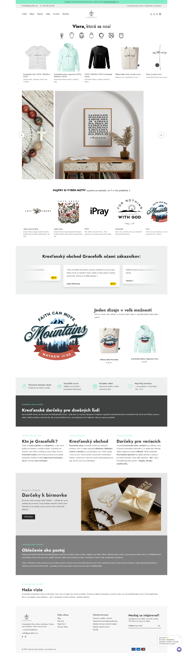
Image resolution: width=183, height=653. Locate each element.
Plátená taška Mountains (109, 359)
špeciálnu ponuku (130, 461)
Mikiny (32, 14)
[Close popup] (180, 637)
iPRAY (87, 229)
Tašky (48, 14)
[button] (161, 135)
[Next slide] (157, 65)
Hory (148, 229)
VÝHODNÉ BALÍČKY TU (111, 2)
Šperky (40, 14)
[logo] (91, 14)
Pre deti (56, 14)
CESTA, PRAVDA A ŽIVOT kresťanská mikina (98, 75)
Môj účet (60, 621)
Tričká (24, 14)
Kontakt (95, 630)
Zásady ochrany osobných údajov (105, 624)
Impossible (119, 229)
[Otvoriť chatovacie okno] (179, 649)
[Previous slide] (26, 65)
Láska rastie (58, 229)
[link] (56, 335)
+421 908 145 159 (48, 6)
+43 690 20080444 (29, 630)
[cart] (160, 14)
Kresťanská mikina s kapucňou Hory (144, 359)
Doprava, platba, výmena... (103, 618)
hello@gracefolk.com (31, 6)
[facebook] (22, 636)
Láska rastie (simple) (30, 229)
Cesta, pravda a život (153, 74)
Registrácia (61, 624)
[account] (154, 14)
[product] (109, 339)
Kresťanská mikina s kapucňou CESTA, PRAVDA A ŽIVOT (68, 75)
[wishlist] (157, 14)
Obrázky (65, 14)
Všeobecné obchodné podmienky (105, 621)
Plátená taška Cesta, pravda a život (128, 74)
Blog (59, 618)
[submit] (159, 625)
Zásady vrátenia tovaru (101, 627)
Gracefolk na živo (71, 383)
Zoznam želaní (62, 627)
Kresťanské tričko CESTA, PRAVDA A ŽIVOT (36, 75)
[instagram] (25, 636)
